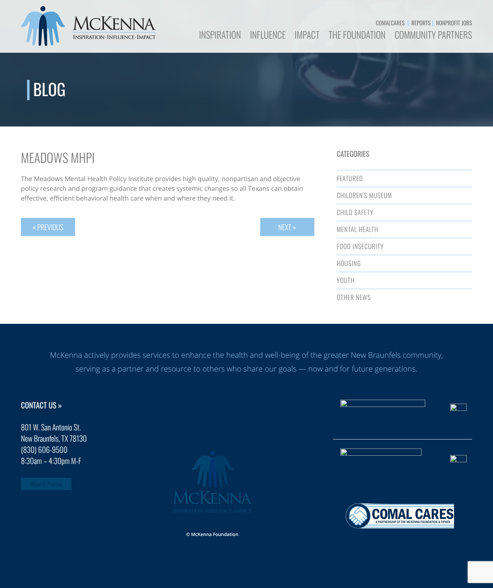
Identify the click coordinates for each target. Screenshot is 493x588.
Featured (350, 178)
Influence (268, 36)
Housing (349, 263)
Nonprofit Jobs (454, 22)
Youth (346, 280)
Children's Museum (364, 195)
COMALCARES (390, 22)
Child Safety (355, 212)
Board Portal (46, 484)
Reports (421, 22)
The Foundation (356, 36)
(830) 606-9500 (44, 449)
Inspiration (220, 36)
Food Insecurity (360, 246)
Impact (307, 36)
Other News (354, 297)
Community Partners (433, 36)
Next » (287, 227)
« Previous (47, 227)
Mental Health (357, 229)
